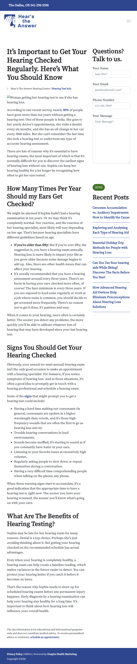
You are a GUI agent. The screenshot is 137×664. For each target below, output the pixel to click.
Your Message (102, 116)
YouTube (98, 655)
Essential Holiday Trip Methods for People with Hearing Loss (110, 248)
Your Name (100, 68)
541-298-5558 (40, 5)
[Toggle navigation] (129, 20)
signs (28, 396)
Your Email (100, 84)
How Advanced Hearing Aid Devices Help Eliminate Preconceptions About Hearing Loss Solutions (111, 297)
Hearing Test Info (61, 88)
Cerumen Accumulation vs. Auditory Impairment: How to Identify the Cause (111, 212)
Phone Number (104, 100)
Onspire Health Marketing (62, 654)
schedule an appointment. (45, 637)
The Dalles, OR (19, 5)
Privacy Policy (14, 654)
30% (66, 110)
